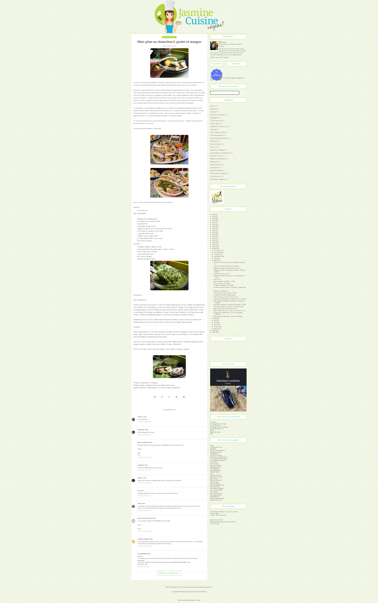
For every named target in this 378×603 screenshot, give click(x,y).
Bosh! (212, 445)
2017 (214, 232)
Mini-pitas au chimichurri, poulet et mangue (228, 316)
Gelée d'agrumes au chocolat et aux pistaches (229, 307)
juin (215, 318)
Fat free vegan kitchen (217, 450)
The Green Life (215, 487)
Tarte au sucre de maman (222, 283)
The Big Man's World (217, 485)
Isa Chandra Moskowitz (218, 460)
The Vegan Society (216, 493)
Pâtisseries (213, 162)
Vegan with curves (216, 500)
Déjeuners (213, 141)
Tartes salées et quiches (218, 173)
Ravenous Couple (153, 202)
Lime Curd (217, 279)
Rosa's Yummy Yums (145, 518)
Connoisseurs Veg (216, 447)
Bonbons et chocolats (217, 115)
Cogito (189, 591)
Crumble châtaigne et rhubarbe (224, 285)
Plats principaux (215, 165)
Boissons (213, 112)
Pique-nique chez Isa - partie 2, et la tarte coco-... (230, 310)
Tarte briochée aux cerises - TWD (225, 293)
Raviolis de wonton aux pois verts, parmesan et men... (229, 276)
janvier (216, 328)
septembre (218, 256)
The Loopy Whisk (216, 490)
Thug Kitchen (214, 497)
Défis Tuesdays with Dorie (219, 138)
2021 (214, 224)
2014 (214, 238)
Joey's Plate (214, 462)
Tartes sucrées (215, 176)
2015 (214, 236)
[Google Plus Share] (169, 396)
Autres (212, 106)
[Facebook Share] (162, 396)
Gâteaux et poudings (217, 150)
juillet (216, 260)
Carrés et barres (215, 121)
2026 (214, 214)
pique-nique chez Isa (172, 82)
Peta (211, 473)
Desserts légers (215, 144)
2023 (214, 220)
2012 (214, 242)
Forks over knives (216, 455)
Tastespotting (215, 483)
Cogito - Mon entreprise (218, 515)
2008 (214, 330)
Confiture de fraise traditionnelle (224, 295)
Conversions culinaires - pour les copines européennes (224, 512)
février (216, 326)
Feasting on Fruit (216, 452)
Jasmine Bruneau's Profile (216, 519)
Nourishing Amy (215, 470)
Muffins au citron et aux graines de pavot (227, 268)
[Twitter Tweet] (154, 396)
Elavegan (213, 449)
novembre (217, 252)
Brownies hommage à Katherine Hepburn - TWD (230, 304)
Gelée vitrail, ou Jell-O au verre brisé (226, 297)
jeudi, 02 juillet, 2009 (143, 566)
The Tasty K (214, 492)
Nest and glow (215, 468)
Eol (139, 490)
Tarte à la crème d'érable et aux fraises (226, 266)
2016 (214, 234)
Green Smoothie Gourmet (218, 459)
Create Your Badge (214, 523)
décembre (217, 250)
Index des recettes (216, 156)
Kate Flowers (214, 464)
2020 (214, 226)
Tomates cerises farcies (221, 274)
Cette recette (142, 202)
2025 (214, 216)
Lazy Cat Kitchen (215, 465)
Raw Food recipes (216, 477)
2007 (214, 332)
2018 (214, 230)
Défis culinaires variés (217, 132)
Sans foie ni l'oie (215, 432)
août (215, 258)
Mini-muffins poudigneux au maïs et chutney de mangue (229, 301)
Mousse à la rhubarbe (221, 291)
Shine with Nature (216, 480)
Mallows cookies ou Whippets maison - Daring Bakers (229, 271)
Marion (140, 478)
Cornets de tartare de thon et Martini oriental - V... (229, 263)
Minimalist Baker (215, 467)
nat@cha (141, 465)
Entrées (212, 147)
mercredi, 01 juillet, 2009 (144, 422)
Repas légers (169, 37)
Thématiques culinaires (217, 179)
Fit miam (213, 422)
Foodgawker (214, 454)
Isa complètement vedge (218, 424)
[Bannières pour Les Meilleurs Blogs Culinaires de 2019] (228, 79)
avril (215, 322)
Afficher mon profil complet (219, 57)
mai (215, 320)
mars (216, 324)
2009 (214, 248)
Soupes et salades (216, 170)
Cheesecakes (214, 123)
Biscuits (212, 109)
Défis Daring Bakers (216, 135)
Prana (212, 430)
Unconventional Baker (217, 498)
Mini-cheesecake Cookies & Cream (225, 308)
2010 (214, 246)
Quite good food (215, 475)
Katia (139, 503)
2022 (214, 222)
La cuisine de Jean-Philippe (219, 427)
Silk (211, 434)
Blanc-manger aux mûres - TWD (224, 281)
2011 (213, 244)
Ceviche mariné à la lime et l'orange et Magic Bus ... (230, 288)
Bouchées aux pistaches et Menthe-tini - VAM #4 (230, 299)
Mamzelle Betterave (216, 429)
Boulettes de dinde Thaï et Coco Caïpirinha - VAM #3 (228, 313)
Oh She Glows (215, 472)
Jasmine (223, 42)
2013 (214, 240)
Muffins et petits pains (217, 159)
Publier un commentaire (169, 573)
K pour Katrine (215, 425)
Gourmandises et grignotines (220, 153)
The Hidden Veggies (216, 488)
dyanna (140, 417)
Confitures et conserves (218, 126)
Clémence (141, 429)
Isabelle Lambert (143, 539)
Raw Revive (213, 478)
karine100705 (142, 553)
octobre (217, 254)
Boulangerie (214, 118)
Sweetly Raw (214, 482)
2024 (214, 218)
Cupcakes (213, 129)
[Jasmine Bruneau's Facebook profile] (222, 522)
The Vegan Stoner (216, 495)
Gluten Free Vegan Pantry (218, 457)
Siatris (204, 591)
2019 (214, 228)
